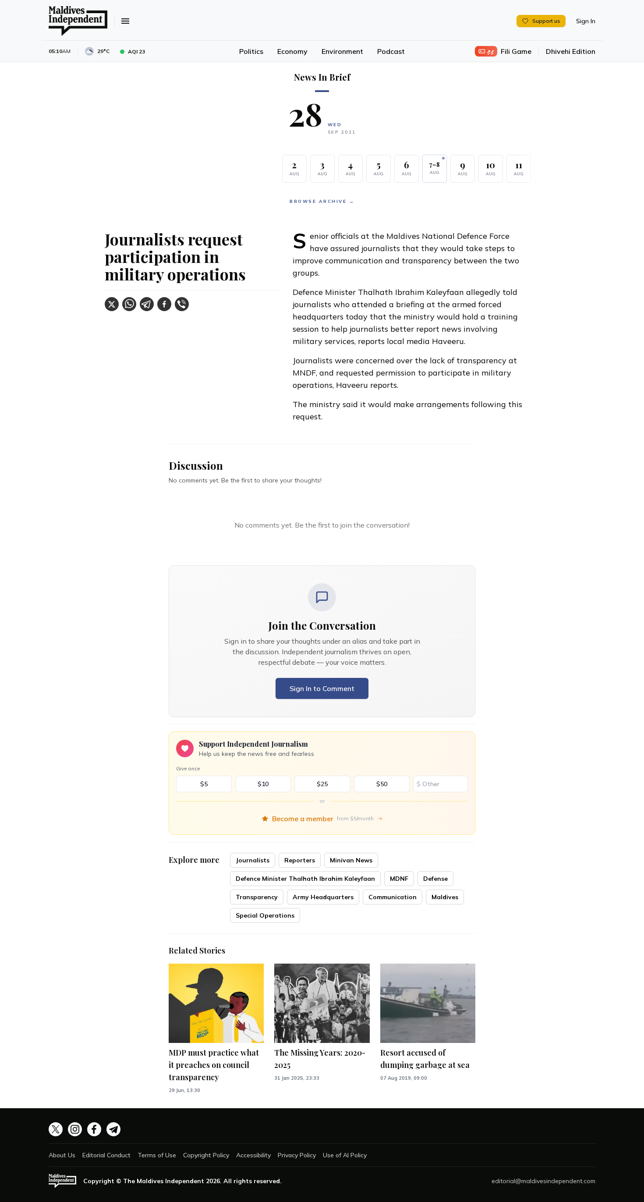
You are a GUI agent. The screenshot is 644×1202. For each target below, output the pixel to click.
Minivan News (351, 860)
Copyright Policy (206, 1155)
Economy (292, 51)
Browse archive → (322, 201)
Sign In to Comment (322, 688)
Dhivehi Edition (570, 51)
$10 (263, 784)
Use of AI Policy (345, 1155)
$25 (322, 784)
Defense (435, 879)
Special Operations (265, 915)
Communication (392, 897)
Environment (342, 51)
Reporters (299, 860)
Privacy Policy (297, 1155)
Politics (251, 51)
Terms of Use (157, 1155)
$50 (381, 784)
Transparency (257, 897)
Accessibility (253, 1155)
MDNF (399, 879)
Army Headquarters (323, 897)
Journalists (252, 860)
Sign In (585, 21)
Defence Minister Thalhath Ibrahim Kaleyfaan (305, 879)
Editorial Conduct (106, 1155)
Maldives (445, 897)
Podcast (391, 51)
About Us (62, 1155)
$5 (204, 784)
